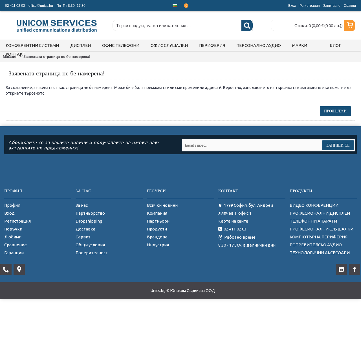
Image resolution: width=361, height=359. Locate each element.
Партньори (158, 221)
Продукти (157, 229)
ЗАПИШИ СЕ (338, 145)
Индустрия (158, 244)
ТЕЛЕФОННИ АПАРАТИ (313, 221)
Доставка (85, 229)
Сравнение (15, 244)
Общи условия (90, 244)
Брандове (157, 236)
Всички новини (162, 205)
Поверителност (92, 252)
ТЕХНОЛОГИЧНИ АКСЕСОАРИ (320, 252)
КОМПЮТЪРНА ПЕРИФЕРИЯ (318, 236)
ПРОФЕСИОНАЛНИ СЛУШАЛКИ (321, 229)
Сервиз (83, 236)
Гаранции (14, 252)
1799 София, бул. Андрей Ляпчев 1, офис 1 (245, 209)
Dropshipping (89, 221)
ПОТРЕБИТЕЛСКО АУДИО (316, 244)
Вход (9, 213)
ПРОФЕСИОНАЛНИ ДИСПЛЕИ (320, 213)
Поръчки (13, 229)
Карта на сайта (233, 221)
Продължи (335, 111)
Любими (12, 236)
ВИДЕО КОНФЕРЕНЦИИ (314, 205)
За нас (82, 205)
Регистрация (17, 221)
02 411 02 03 (235, 229)
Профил (12, 205)
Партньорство (90, 213)
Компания (157, 213)
